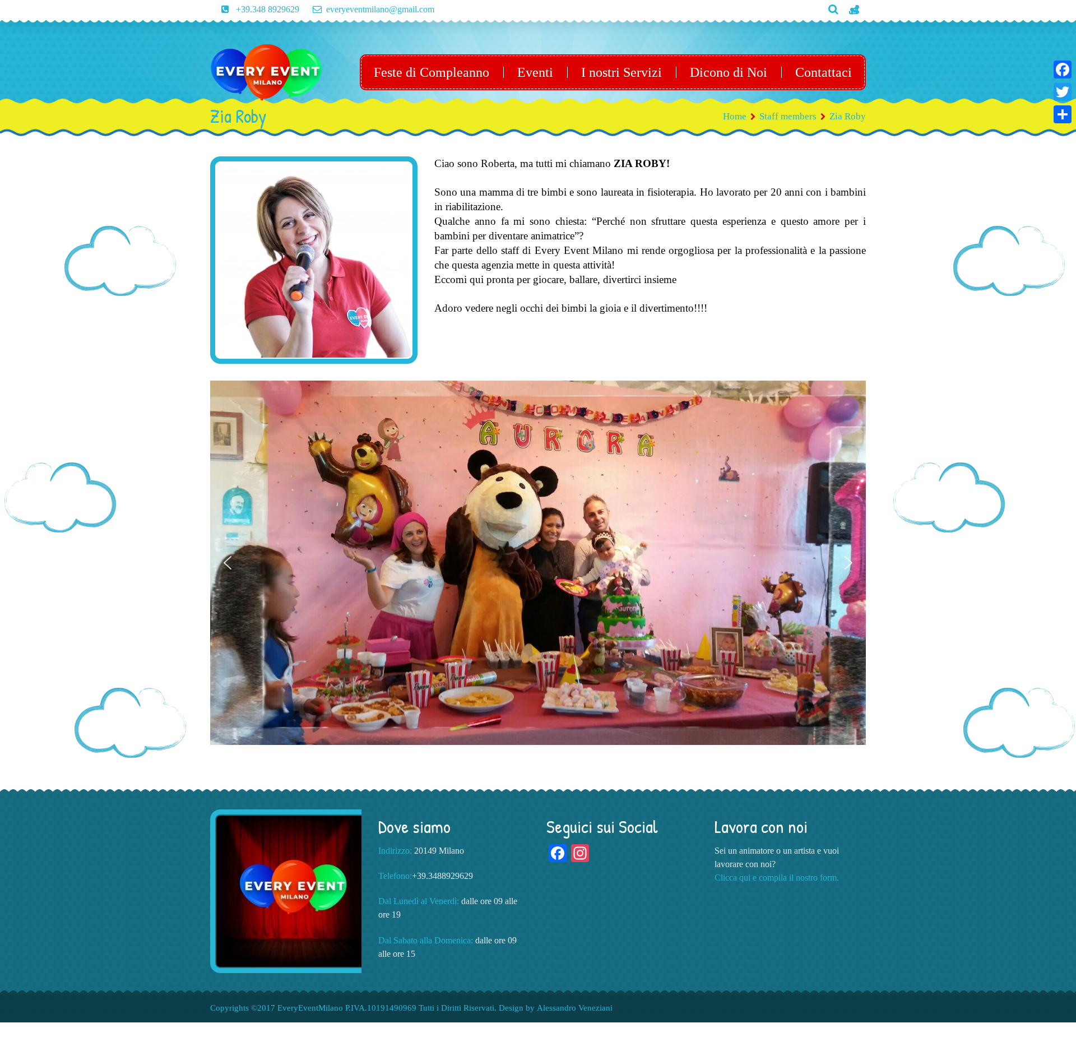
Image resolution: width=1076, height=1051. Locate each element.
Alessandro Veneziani (575, 1008)
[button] (227, 563)
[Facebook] (1062, 69)
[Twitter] (1062, 92)
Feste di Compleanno (431, 72)
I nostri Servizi (621, 72)
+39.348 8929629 (266, 9)
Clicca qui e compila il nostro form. (777, 877)
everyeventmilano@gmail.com (380, 9)
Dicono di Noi (728, 72)
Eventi (535, 72)
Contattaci (823, 72)
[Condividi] (1062, 114)
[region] (538, 552)
